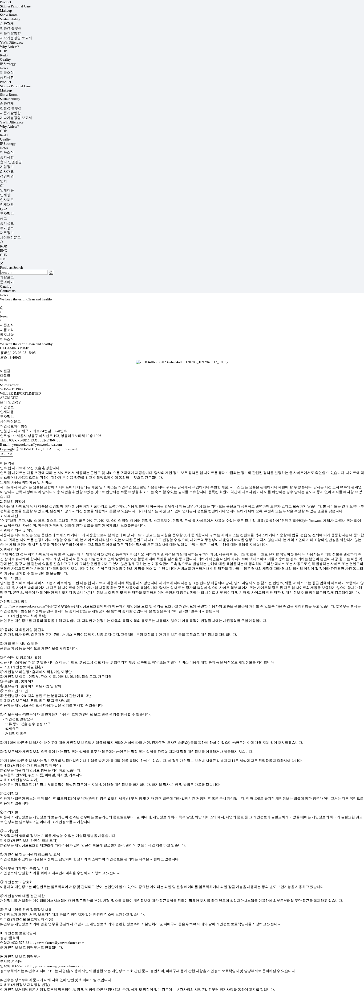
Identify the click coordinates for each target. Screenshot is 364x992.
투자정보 (7, 214)
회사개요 (7, 171)
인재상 (5, 195)
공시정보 (7, 223)
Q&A (3, 209)
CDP (3, 51)
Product (5, 2)
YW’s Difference (11, 42)
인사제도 (7, 200)
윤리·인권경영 (11, 162)
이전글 (5, 371)
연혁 (3, 181)
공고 (3, 218)
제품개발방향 (10, 33)
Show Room (9, 15)
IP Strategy (8, 64)
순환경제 (7, 24)
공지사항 (7, 77)
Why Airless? (9, 47)
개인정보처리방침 (14, 426)
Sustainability (10, 19)
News (4, 68)
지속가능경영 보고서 (16, 38)
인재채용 (7, 190)
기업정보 (7, 167)
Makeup (6, 11)
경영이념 (7, 176)
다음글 (5, 376)
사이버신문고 (10, 237)
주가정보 (7, 228)
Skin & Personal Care (15, 6)
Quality (5, 59)
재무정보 (7, 233)
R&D (3, 55)
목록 (3, 380)
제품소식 (7, 73)
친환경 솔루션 (11, 28)
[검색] (51, 272)
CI (1, 186)
